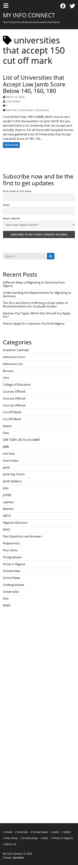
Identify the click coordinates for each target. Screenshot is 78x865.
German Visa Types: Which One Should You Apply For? (36, 315)
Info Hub (11, 110)
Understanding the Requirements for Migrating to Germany (37, 294)
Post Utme (10, 550)
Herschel (18, 857)
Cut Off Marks (12, 412)
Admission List (13, 364)
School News (25, 110)
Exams (7, 426)
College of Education (17, 385)
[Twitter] (72, 6)
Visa (6, 598)
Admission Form (14, 357)
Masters (8, 509)
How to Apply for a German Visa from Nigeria (33, 324)
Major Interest (11, 218)
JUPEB (7, 495)
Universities (42, 110)
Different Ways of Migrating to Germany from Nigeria (34, 284)
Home (8, 832)
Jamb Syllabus (12, 481)
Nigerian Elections (15, 523)
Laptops (8, 502)
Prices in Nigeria (14, 564)
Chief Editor (13, 101)
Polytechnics (11, 543)
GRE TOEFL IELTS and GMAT (21, 440)
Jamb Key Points (14, 474)
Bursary (8, 371)
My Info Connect (29, 15)
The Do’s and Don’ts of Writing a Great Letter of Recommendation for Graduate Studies (35, 304)
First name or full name (17, 191)
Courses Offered (14, 391)
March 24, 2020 (15, 97)
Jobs (6, 488)
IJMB (6, 447)
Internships (11, 461)
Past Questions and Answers (22, 536)
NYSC (6, 530)
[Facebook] (63, 6)
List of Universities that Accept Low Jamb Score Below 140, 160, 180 (34, 84)
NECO (7, 516)
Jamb (6, 467)
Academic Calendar (16, 350)
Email (6, 205)
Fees (6, 433)
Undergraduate (13, 585)
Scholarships (11, 571)
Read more (11, 145)
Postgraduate (12, 557)
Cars (6, 378)
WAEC (7, 605)
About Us (10, 844)
